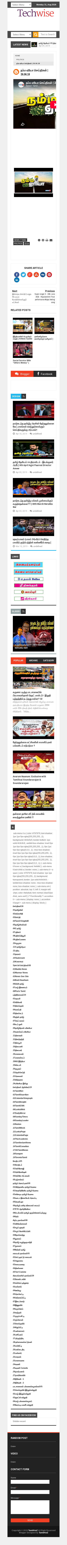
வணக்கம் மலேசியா (22, 1032)
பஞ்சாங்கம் (18, 1179)
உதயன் (16, 998)
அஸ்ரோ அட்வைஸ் (21, 1176)
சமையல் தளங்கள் (21, 1253)
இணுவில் (17, 1305)
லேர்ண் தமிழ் (19, 1250)
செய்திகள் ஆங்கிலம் (22, 1087)
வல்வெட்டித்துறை (21, 1283)
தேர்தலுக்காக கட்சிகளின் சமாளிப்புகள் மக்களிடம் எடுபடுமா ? (32, 743)
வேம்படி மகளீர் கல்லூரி (23, 1405)
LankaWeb (19, 1109)
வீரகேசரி (17, 1002)
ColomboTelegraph (23, 1098)
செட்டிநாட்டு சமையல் (22, 1257)
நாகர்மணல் (18, 1371)
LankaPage (19, 1132)
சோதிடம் (17, 1161)
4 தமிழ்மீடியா (19, 947)
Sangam (18, 1154)
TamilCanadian (21, 1146)
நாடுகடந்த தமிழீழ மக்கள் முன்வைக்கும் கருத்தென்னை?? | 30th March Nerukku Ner (33, 504)
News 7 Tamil (20, 240)
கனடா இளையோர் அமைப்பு (25, 1198)
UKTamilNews (20, 1150)
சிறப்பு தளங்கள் (20, 1220)
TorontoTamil (20, 1157)
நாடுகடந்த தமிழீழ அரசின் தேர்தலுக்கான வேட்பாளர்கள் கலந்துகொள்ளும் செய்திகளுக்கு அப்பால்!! (33, 426)
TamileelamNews (22, 1143)
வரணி (16, 1364)
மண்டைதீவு (18, 1349)
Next (52, 635)
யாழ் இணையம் (20, 987)
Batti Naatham (20, 980)
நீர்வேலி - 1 (18, 1379)
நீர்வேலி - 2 (18, 1383)
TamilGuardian (20, 1095)
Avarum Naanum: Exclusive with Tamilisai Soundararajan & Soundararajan (29, 780)
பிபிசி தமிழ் (18, 984)
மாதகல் (17, 1357)
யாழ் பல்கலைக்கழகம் (22, 1401)
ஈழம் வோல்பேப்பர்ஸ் (21, 1231)
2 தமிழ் (17, 928)
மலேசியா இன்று (20, 1083)
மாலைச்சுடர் (19, 1058)
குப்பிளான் (18, 1320)
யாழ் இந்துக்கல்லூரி (22, 1394)
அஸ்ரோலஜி (18, 1168)
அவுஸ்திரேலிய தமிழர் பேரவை (25, 1190)
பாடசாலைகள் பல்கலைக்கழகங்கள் (27, 1386)
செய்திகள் (18, 906)
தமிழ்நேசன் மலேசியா (22, 1028)
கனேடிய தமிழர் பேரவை (23, 1194)
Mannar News (20, 973)
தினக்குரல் (18, 1006)
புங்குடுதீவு (18, 1338)
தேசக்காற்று (19, 1235)
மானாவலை (18, 1360)
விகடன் (17, 1065)
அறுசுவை (18, 1261)
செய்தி (16, 917)
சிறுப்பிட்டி (18, 1327)
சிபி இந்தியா (19, 1061)
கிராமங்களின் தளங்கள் (23, 1276)
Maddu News (20, 969)
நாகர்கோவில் (19, 1375)
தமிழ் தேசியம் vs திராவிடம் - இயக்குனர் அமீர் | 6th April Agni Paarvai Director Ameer (33, 465)
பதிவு (16, 951)
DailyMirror (19, 1113)
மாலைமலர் (18, 1054)
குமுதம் (17, 1069)
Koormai (18, 962)
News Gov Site (21, 976)
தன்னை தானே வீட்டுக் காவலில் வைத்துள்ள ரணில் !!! (28, 815)
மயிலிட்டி (17, 1346)
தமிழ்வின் (18, 910)
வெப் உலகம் (18, 1021)
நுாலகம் (17, 1246)
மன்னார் (17, 1287)
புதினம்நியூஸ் (19, 936)
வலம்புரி (17, 1010)
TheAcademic (20, 1139)
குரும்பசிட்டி (18, 1316)
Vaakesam (19, 958)
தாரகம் (17, 954)
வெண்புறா (18, 1202)
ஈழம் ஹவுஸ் (19, 1227)
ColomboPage (20, 1135)
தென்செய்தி (19, 1072)
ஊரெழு (17, 1290)
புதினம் (17, 932)
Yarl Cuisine (19, 1272)
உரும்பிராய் (18, 1309)
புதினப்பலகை (19, 939)
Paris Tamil (19, 991)
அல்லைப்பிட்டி (19, 1298)
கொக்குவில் (19, 1324)
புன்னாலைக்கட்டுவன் (22, 1342)
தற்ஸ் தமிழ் (18, 1017)
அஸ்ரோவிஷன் (20, 1172)
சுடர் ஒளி (17, 1024)
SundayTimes (20, 1117)
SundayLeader (21, 1120)
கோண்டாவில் (19, 1279)
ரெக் (16, 1216)
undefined (37, 434)
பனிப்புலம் (18, 1335)
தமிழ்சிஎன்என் (20, 925)
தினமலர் (17, 1050)
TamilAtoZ (33, 1530)
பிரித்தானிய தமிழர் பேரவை (24, 1187)
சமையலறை (19, 1264)
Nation (17, 1124)
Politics (20, 59)
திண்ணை (18, 1268)
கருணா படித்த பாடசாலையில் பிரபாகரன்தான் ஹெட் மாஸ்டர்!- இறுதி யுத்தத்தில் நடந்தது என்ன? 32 (32, 695)
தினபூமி (17, 1043)
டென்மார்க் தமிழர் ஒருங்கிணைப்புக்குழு (29, 1213)
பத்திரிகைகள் (19, 995)
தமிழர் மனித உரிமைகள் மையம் (26, 1205)
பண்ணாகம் (18, 1331)
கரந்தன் (17, 1313)
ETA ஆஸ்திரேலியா (21, 1209)
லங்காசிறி (18, 914)
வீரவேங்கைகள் (20, 1224)
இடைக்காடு (19, 1301)
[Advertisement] (40, 30)
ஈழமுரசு (17, 943)
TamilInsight (19, 1102)
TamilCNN (18, 1106)
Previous (15, 635)
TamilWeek (19, 1128)
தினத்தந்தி (18, 1039)
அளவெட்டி (18, 1294)
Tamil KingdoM (21, 921)
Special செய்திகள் (22, 965)
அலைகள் (18, 1076)
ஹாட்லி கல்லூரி (20, 1397)
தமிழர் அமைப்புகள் (21, 1183)
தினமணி (18, 1046)
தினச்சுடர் (18, 1013)
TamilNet (18, 1091)
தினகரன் (17, 1035)
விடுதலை (18, 1080)
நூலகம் (17, 1239)
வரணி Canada (20, 1368)
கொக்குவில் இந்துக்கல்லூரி (25, 1390)
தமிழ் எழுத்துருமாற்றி (22, 1242)
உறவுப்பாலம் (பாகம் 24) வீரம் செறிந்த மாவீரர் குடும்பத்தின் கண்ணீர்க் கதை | (32, 540)
